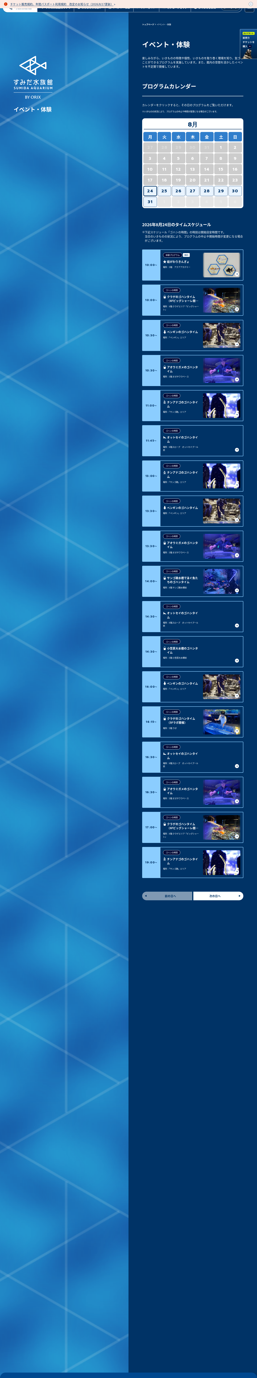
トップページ (148, 24)
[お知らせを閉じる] (251, 4)
